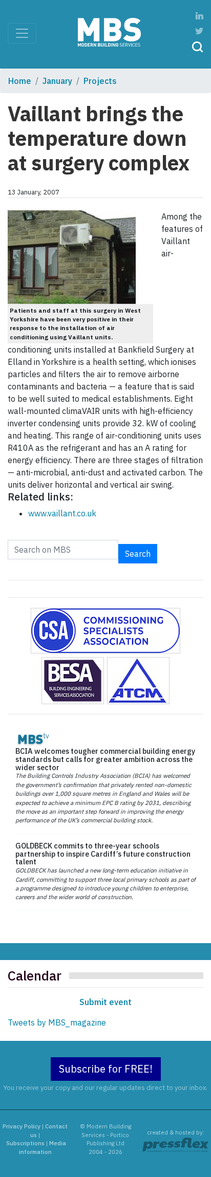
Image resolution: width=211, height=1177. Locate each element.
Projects (100, 81)
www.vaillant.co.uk (62, 513)
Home (19, 81)
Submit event (105, 1002)
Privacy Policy (21, 1126)
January (57, 81)
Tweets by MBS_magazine (57, 1022)
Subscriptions (25, 1143)
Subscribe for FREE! (106, 1069)
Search (138, 554)
